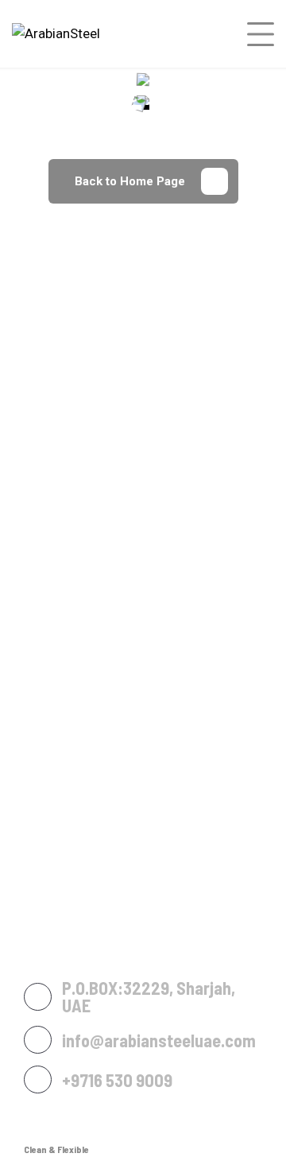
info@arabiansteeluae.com (159, 1040)
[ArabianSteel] (56, 33)
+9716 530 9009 (117, 1080)
